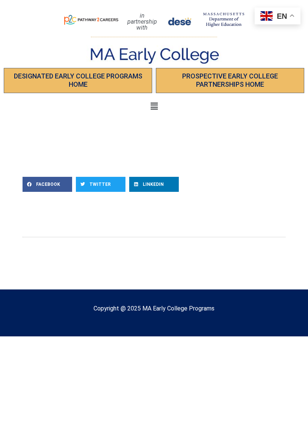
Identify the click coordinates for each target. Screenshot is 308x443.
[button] (154, 106)
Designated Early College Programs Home (78, 80)
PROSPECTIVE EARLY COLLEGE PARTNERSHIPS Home (230, 80)
